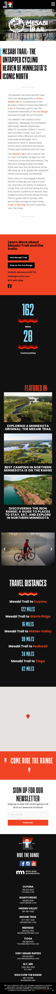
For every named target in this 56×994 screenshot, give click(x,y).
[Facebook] (9, 287)
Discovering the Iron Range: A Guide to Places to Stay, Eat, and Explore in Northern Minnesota (28, 513)
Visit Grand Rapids (28, 953)
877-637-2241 (15, 281)
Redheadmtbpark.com (28, 933)
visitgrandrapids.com (28, 959)
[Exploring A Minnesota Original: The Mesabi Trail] (28, 407)
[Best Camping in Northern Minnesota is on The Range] (28, 448)
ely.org (28, 970)
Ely (11, 109)
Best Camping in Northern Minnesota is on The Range (28, 469)
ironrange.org (28, 980)
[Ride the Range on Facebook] (22, 864)
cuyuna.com (28, 892)
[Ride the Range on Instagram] (28, 864)
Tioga (40, 661)
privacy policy (41, 990)
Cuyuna (40, 601)
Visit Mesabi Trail (18, 258)
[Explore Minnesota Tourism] (28, 872)
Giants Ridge (40, 616)
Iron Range (42, 112)
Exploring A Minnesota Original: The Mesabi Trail (28, 428)
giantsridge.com (28, 903)
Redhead (40, 646)
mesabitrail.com (28, 922)
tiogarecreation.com (28, 944)
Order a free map (17, 205)
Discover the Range (28, 975)
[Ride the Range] (7, 5)
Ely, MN (28, 964)
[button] (28, 716)
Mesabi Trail (18, 154)
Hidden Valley (40, 631)
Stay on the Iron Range (21, 265)
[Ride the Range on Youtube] (33, 864)
